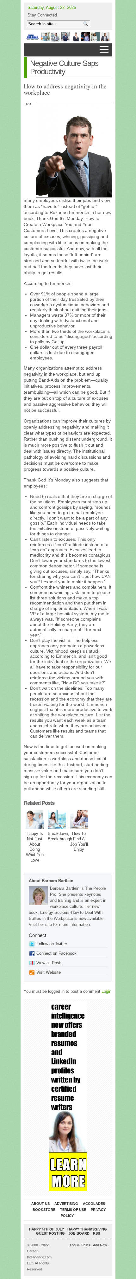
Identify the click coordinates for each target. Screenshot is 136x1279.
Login (106, 991)
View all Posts (49, 962)
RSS (96, 1233)
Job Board (79, 1233)
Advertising (66, 1203)
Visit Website (48, 972)
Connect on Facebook (56, 953)
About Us (40, 1203)
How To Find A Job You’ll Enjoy (79, 841)
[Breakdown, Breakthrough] (57, 819)
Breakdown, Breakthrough (60, 836)
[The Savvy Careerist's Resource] (68, 36)
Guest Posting (50, 1233)
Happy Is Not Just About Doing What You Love (35, 847)
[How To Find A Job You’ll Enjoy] (79, 819)
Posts (85, 1245)
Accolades (94, 1203)
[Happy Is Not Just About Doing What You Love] (35, 819)
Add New (100, 1245)
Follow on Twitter (51, 943)
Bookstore (44, 1209)
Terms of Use (73, 1209)
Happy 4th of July (46, 1229)
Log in (74, 1245)
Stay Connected (42, 15)
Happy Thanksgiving (87, 1229)
